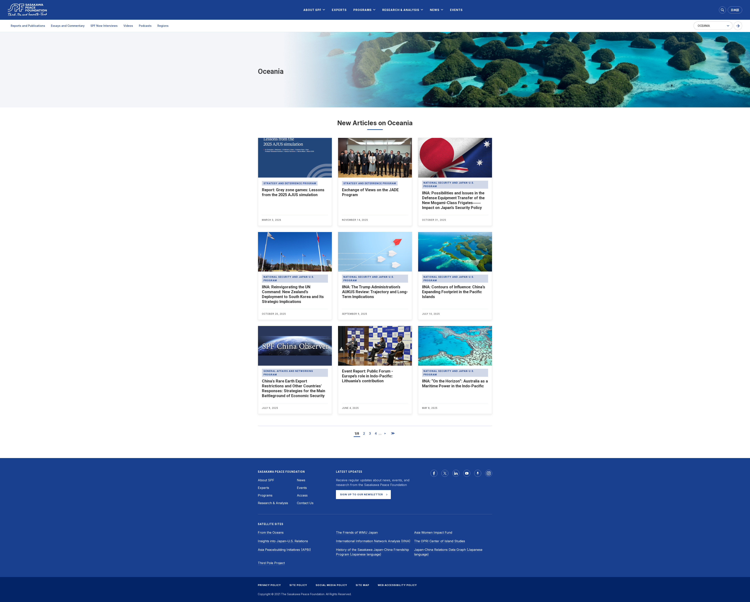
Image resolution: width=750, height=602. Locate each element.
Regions (163, 25)
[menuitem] (312, 10)
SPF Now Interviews (104, 25)
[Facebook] (434, 473)
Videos (128, 25)
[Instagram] (488, 473)
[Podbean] (477, 473)
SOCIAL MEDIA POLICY (331, 585)
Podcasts (145, 25)
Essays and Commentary (68, 25)
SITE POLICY (298, 585)
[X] (444, 473)
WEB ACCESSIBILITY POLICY (397, 585)
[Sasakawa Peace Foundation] (27, 10)
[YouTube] (466, 473)
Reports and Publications (28, 25)
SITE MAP (362, 585)
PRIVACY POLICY (269, 585)
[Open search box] (722, 9)
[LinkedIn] (455, 473)
